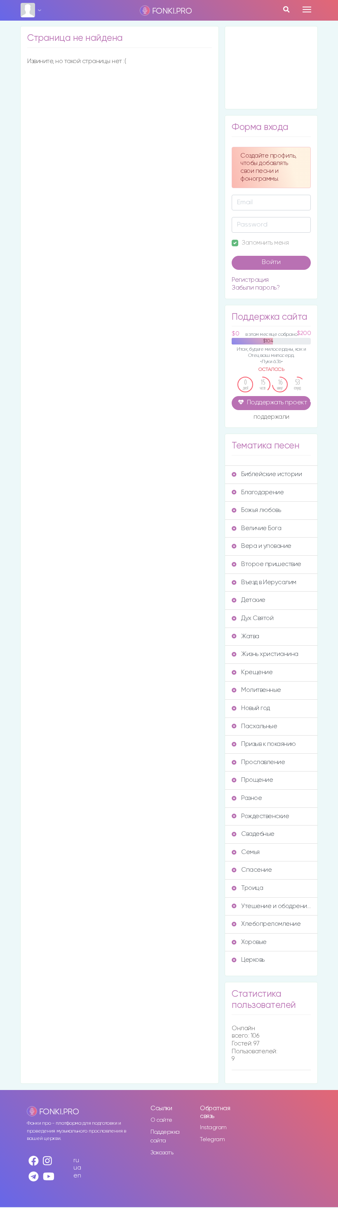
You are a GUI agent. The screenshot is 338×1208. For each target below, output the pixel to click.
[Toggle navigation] (306, 9)
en (77, 1176)
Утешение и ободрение (276, 906)
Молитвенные (261, 690)
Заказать (161, 1153)
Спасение (256, 870)
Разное (251, 798)
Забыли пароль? (255, 288)
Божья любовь (261, 510)
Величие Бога (261, 528)
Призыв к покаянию (268, 744)
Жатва (250, 636)
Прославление (263, 762)
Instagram (213, 1127)
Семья (250, 852)
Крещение (256, 672)
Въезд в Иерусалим (268, 582)
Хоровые (254, 942)
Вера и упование (266, 546)
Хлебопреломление (270, 924)
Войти (271, 262)
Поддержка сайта (165, 1136)
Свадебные (258, 834)
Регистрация (250, 280)
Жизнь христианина (269, 654)
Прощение (257, 780)
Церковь (253, 960)
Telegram (212, 1139)
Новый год (255, 708)
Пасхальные (259, 726)
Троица (252, 888)
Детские (253, 600)
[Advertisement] (271, 67)
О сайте (161, 1120)
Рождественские (265, 816)
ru (76, 1160)
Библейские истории (271, 474)
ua (77, 1168)
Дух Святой (257, 618)
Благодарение (262, 492)
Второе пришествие (271, 564)
